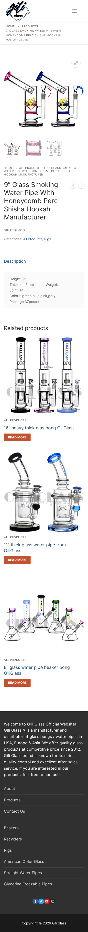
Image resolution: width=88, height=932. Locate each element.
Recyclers (13, 839)
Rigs (47, 239)
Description (15, 261)
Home (10, 26)
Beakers (11, 827)
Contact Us (14, 811)
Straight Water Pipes (23, 872)
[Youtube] (47, 901)
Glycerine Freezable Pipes (28, 883)
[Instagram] (52, 901)
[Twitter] (41, 901)
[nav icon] (74, 11)
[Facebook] (35, 901)
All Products (30, 168)
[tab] (15, 261)
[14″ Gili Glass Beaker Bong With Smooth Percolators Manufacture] (73, 186)
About (9, 788)
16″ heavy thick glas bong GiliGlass (39, 427)
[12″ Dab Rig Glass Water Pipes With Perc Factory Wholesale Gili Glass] (82, 186)
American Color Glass (24, 861)
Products (30, 26)
